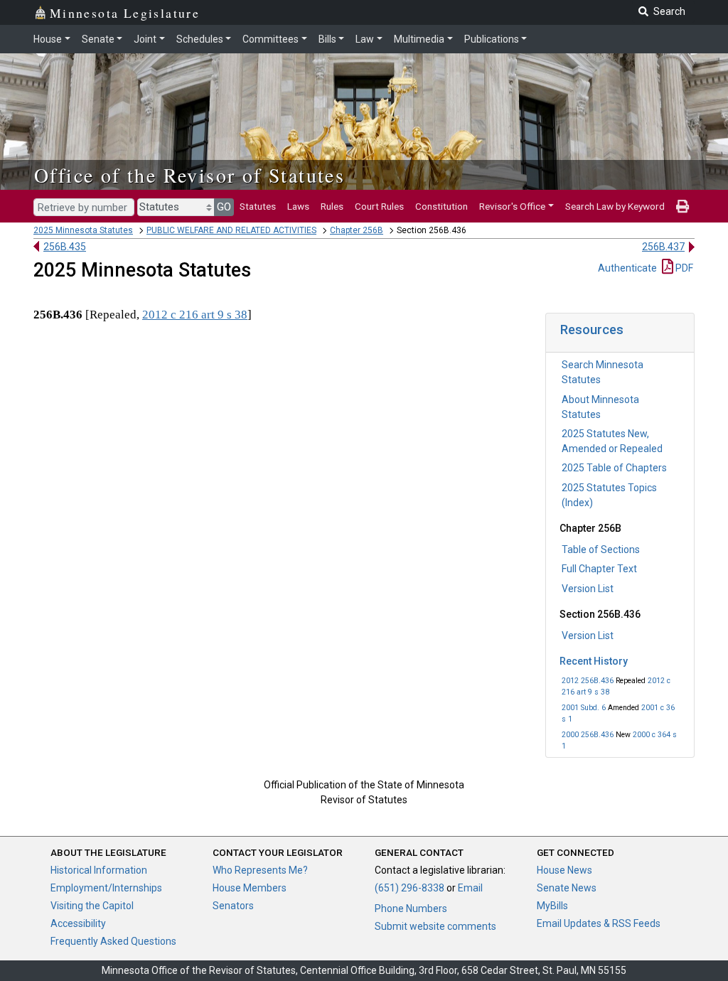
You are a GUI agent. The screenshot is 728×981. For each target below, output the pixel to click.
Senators (233, 905)
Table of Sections (601, 549)
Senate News (566, 888)
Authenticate (627, 268)
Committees (270, 39)
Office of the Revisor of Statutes (189, 174)
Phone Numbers (411, 908)
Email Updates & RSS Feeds (598, 923)
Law (364, 39)
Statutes (258, 206)
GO (224, 206)
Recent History (594, 661)
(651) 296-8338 (409, 888)
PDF (683, 268)
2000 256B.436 (588, 734)
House (47, 39)
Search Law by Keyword (615, 206)
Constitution (441, 206)
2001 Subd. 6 (584, 707)
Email (470, 888)
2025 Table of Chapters (614, 467)
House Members (250, 888)
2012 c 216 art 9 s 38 (194, 314)
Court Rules (379, 206)
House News (564, 870)
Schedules (199, 39)
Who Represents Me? (260, 870)
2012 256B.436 (588, 680)
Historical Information (98, 870)
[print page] (682, 206)
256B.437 (663, 246)
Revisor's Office (512, 206)
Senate (98, 39)
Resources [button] (591, 329)
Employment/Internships (106, 888)
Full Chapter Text (599, 568)
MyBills (552, 905)
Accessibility (78, 923)
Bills (327, 39)
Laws (298, 206)
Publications (491, 39)
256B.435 (64, 246)
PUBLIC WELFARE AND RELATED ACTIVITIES (231, 230)
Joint (145, 39)
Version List (588, 588)
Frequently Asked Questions (113, 941)
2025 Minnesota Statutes (83, 230)
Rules (332, 206)
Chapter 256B (356, 230)
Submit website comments (435, 926)
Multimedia (419, 39)
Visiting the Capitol (92, 905)
